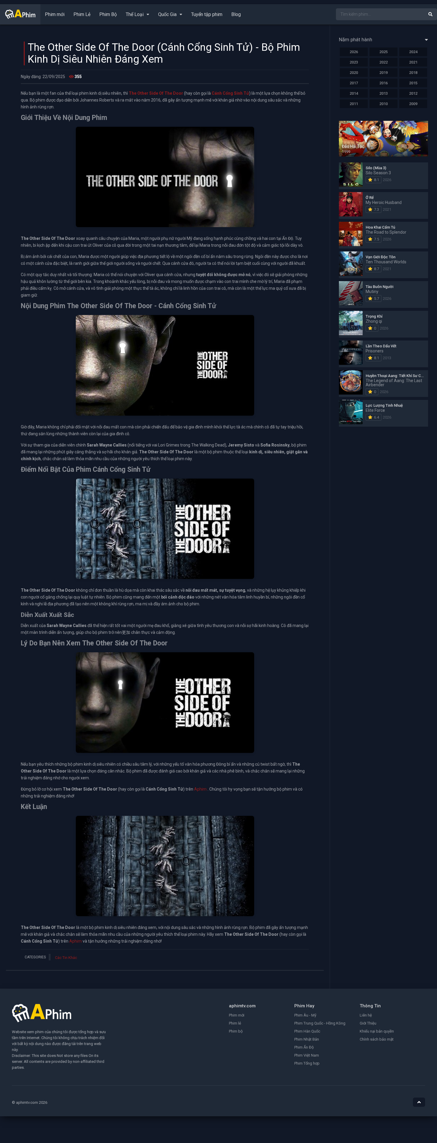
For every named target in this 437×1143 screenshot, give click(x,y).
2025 (383, 52)
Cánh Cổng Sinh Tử (230, 93)
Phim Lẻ (81, 14)
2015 (413, 83)
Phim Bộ (108, 14)
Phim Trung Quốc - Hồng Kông (319, 1023)
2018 (413, 72)
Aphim (200, 789)
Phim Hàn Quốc (307, 1031)
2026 (354, 52)
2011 (354, 104)
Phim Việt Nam (306, 1055)
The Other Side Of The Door (156, 93)
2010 (383, 104)
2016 (383, 83)
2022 (383, 62)
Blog (236, 14)
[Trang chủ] (20, 17)
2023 (354, 62)
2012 (413, 93)
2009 (413, 104)
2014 (354, 93)
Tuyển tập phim (206, 14)
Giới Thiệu (368, 1023)
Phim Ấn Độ (304, 1047)
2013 (383, 93)
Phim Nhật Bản (306, 1039)
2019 (383, 72)
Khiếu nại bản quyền (377, 1031)
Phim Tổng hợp (307, 1063)
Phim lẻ (235, 1023)
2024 (413, 52)
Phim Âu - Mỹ (305, 1015)
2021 (413, 62)
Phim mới (55, 14)
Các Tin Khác (66, 957)
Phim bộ (236, 1031)
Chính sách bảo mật (377, 1039)
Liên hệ (366, 1015)
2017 (354, 83)
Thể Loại (135, 14)
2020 (354, 72)
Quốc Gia (167, 14)
